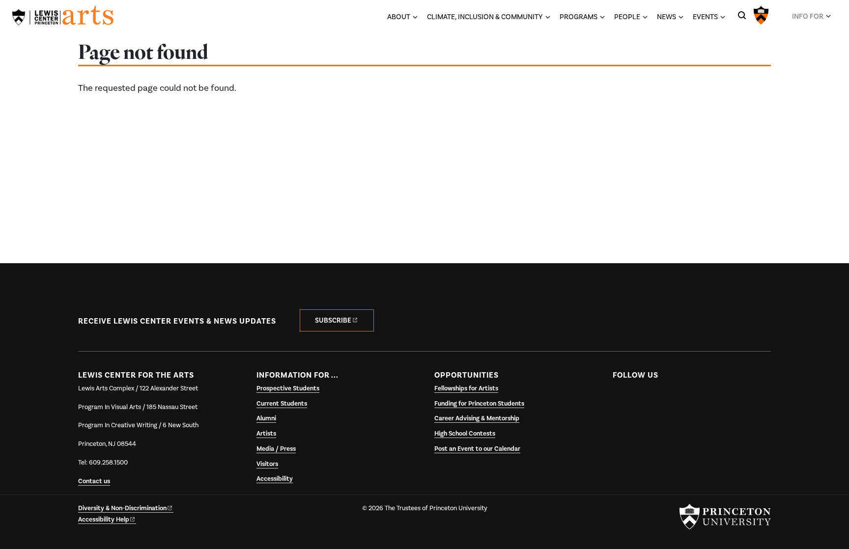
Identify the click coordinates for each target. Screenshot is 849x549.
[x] (640, 398)
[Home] (62, 17)
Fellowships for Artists (466, 388)
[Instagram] (660, 398)
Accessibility (274, 479)
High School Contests (464, 434)
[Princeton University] (761, 14)
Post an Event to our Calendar (477, 449)
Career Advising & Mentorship (476, 418)
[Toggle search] (742, 15)
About (398, 16)
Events (705, 16)
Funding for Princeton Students (479, 404)
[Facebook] (621, 398)
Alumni (266, 418)
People (627, 16)
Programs (578, 16)
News (666, 16)
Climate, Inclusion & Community (485, 16)
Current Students (281, 404)
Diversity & (122, 508)
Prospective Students (287, 388)
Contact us (94, 481)
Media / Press (276, 449)
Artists (266, 434)
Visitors (267, 464)
